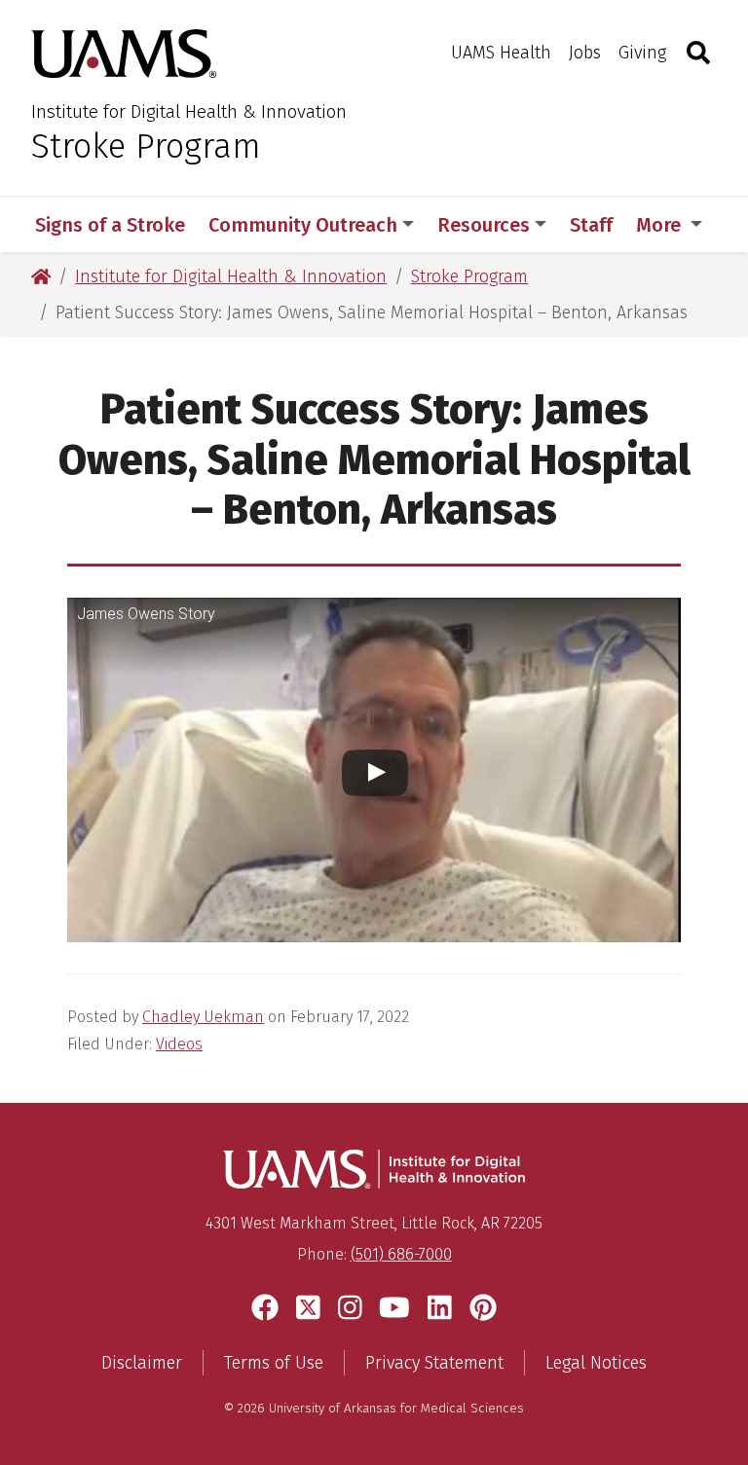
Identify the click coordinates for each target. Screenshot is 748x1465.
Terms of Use (273, 1362)
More (661, 225)
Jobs (585, 52)
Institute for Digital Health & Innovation (189, 111)
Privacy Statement (434, 1362)
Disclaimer (141, 1362)
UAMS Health (501, 52)
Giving (642, 52)
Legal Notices (596, 1362)
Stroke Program (146, 146)
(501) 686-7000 (401, 1254)
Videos (179, 1044)
